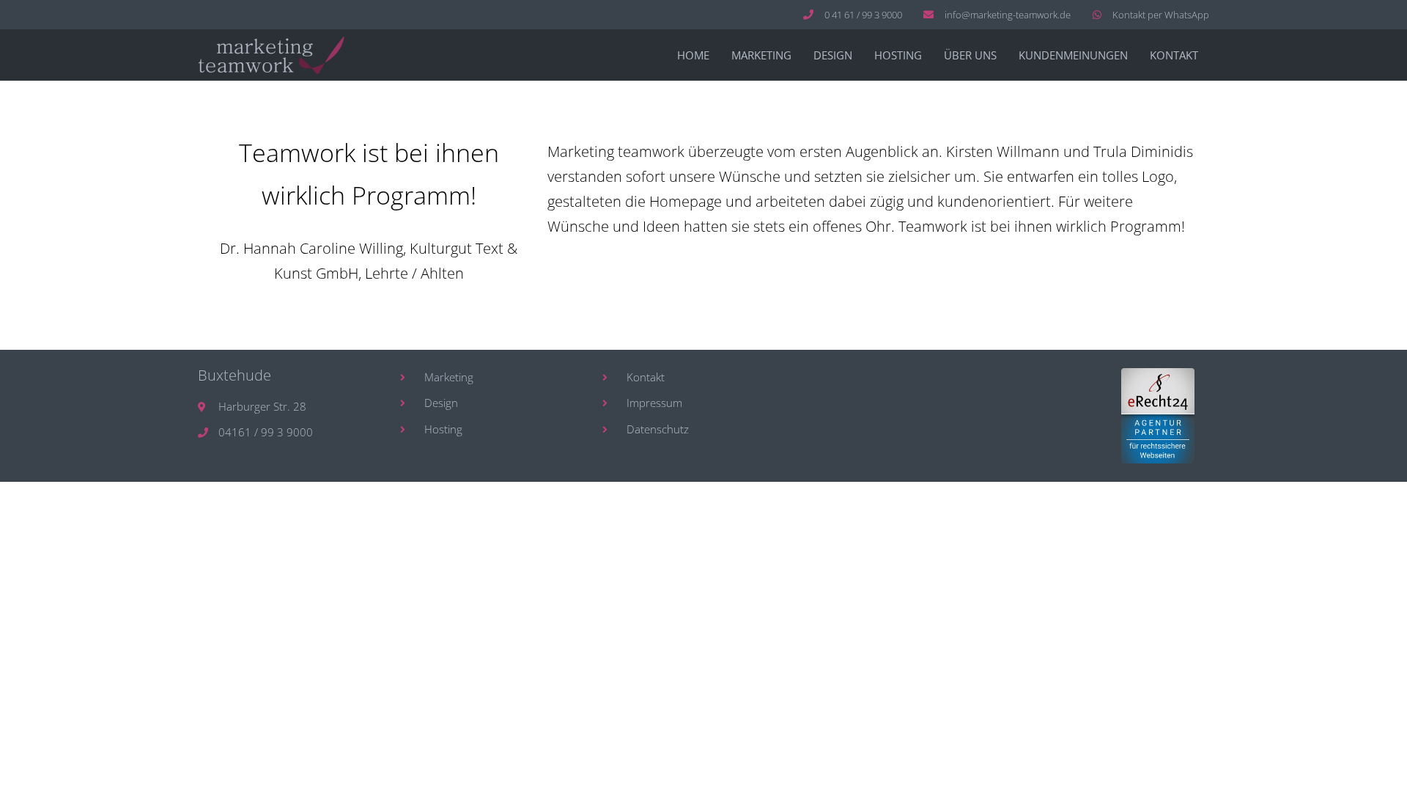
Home (693, 55)
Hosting (898, 55)
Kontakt (1174, 55)
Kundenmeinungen (1073, 55)
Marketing (761, 55)
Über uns (970, 55)
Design (832, 55)
